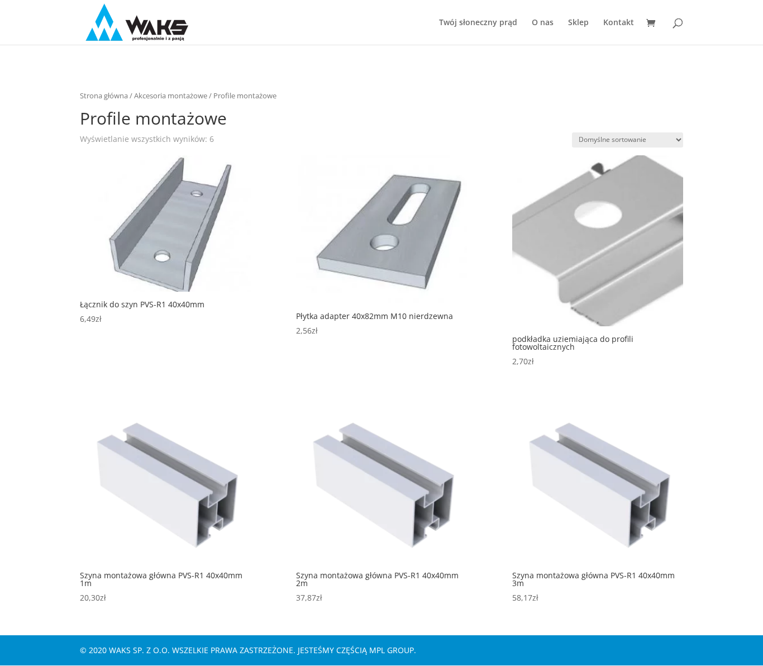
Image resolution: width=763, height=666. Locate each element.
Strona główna (104, 96)
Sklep (578, 22)
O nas (543, 22)
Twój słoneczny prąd (478, 22)
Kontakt (618, 22)
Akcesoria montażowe (170, 96)
